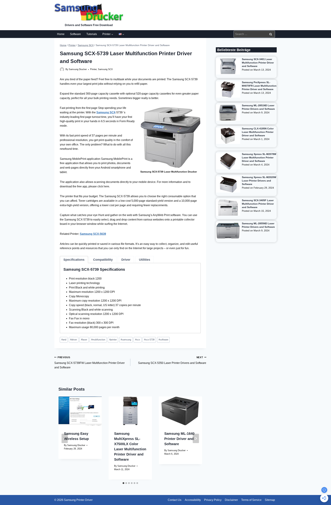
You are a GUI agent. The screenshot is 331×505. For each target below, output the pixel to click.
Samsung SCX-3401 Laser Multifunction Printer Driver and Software (258, 62)
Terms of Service (251, 499)
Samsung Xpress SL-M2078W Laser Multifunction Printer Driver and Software (259, 157)
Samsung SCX (105, 69)
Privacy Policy (213, 499)
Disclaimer (231, 499)
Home (60, 34)
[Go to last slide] (65, 438)
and (63, 339)
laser (84, 339)
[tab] (74, 259)
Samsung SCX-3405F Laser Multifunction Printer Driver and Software (258, 204)
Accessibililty (193, 499)
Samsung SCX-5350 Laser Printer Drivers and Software (172, 360)
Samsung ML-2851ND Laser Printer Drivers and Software (258, 107)
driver (73, 339)
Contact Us (174, 499)
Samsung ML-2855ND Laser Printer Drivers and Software (258, 225)
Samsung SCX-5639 (93, 233)
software (163, 339)
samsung (126, 339)
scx (137, 339)
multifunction (98, 339)
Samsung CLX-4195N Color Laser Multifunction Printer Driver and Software (258, 132)
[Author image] (62, 69)
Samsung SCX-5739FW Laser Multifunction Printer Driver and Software (89, 362)
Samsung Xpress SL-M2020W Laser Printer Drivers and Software (259, 180)
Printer (93, 69)
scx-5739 (149, 339)
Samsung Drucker (78, 69)
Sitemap (270, 499)
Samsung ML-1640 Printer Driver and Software (179, 439)
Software (75, 34)
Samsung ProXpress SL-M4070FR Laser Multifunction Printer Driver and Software (259, 86)
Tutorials (91, 34)
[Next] (196, 438)
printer (113, 339)
